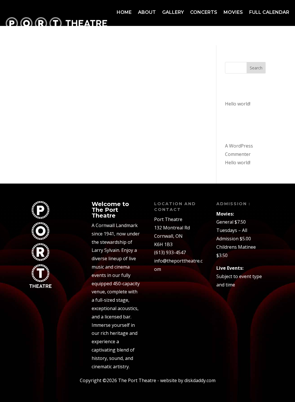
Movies (233, 12)
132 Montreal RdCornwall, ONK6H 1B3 (172, 236)
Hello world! (237, 104)
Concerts (203, 12)
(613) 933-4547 (170, 252)
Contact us (273, 34)
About (147, 12)
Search (256, 68)
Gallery (173, 12)
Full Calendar (269, 12)
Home (124, 12)
